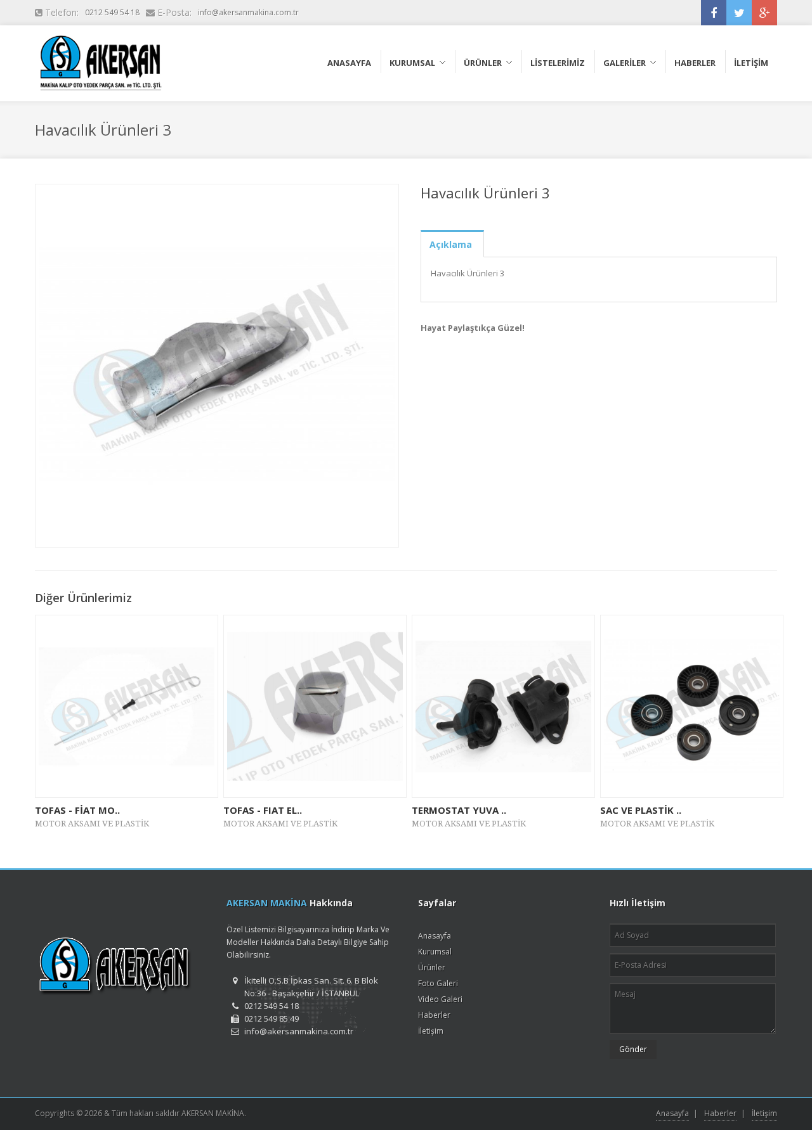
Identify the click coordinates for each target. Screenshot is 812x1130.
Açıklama (450, 244)
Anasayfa (434, 935)
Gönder (633, 1049)
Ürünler (431, 967)
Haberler (434, 1015)
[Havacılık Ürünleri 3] (217, 366)
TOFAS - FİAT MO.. (77, 810)
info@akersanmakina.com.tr (248, 12)
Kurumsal (435, 951)
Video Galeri (440, 999)
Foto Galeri (438, 983)
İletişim (430, 1030)
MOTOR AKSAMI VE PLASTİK (92, 823)
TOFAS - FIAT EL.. (262, 810)
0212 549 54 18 (112, 12)
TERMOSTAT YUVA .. (459, 810)
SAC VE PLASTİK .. (640, 810)
